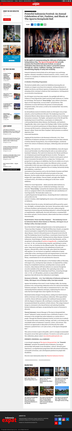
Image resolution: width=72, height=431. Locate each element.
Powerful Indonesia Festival (55, 356)
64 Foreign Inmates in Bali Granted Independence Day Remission (7, 105)
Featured (34, 11)
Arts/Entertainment (28, 11)
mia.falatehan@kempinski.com (52, 336)
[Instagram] (63, 419)
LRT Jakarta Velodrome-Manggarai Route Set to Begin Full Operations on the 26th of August (11, 131)
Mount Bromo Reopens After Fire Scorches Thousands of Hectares (7, 116)
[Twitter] (59, 419)
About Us (21, 1)
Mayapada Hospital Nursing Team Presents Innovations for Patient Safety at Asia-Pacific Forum (11, 139)
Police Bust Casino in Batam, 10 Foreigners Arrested (7, 95)
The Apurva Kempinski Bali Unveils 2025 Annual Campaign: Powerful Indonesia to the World (31, 400)
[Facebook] (56, 419)
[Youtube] (56, 423)
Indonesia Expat (29, 21)
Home (16, 1)
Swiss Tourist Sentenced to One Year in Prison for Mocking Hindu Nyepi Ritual (7, 86)
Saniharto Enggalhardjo (49, 241)
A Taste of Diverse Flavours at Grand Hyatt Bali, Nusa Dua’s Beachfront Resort (10, 148)
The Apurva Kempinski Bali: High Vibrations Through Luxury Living (61, 399)
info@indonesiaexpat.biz (31, 422)
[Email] (59, 423)
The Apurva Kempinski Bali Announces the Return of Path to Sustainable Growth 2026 (61, 381)
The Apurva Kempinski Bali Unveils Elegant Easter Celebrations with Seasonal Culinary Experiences (46, 400)
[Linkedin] (67, 419)
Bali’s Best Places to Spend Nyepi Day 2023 (31, 379)
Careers (34, 1)
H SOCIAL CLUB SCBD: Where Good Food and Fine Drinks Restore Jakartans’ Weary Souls (11, 156)
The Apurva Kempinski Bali (48, 62)
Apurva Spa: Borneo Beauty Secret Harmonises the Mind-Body (46, 380)
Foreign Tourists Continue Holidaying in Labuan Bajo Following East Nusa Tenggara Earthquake (7, 76)
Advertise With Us (27, 1)
